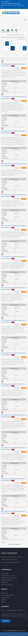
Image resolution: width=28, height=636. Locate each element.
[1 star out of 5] (14, 67)
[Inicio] (3, 43)
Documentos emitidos (7, 580)
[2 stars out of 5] (15, 67)
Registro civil (4, 593)
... (8, 48)
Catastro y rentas (5, 597)
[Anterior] (7, 43)
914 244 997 (6, 1)
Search (8, 32)
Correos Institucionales (7, 584)
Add (17, 32)
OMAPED (3, 599)
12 (20, 48)
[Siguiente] (24, 48)
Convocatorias (5, 573)
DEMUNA (3, 602)
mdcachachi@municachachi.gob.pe (12, 3)
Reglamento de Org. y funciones (9, 578)
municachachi (13, 630)
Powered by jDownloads (14, 544)
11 (16, 48)
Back (3, 542)
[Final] (24, 53)
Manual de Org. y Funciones (8, 575)
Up (12, 32)
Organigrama (4, 582)
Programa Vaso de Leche (7, 595)
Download (24, 68)
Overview (4, 32)
